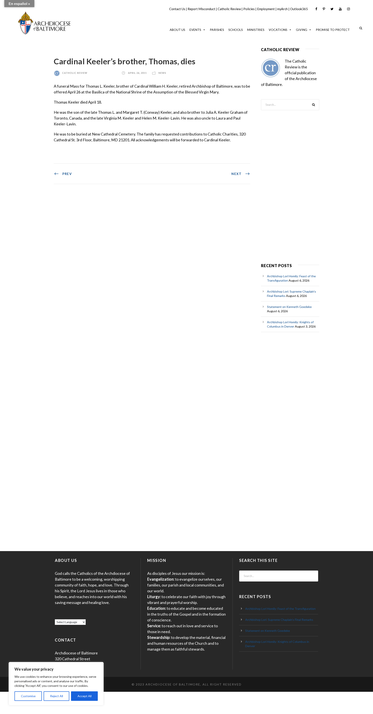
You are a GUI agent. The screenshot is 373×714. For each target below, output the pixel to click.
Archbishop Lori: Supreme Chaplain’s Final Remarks (279, 619)
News (162, 72)
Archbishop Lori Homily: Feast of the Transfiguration (280, 608)
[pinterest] (324, 8)
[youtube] (340, 8)
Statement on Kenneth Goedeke (289, 307)
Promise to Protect (333, 30)
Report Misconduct (201, 9)
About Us (177, 30)
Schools (235, 30)
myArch (282, 9)
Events (195, 30)
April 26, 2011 (137, 72)
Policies (249, 9)
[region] (56, 683)
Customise (28, 696)
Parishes (217, 30)
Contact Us (177, 9)
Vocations (278, 30)
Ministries (255, 30)
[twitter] (331, 8)
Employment (266, 9)
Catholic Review (229, 9)
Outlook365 (299, 9)
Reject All (56, 696)
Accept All (84, 696)
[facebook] (316, 8)
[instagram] (348, 8)
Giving (301, 30)
